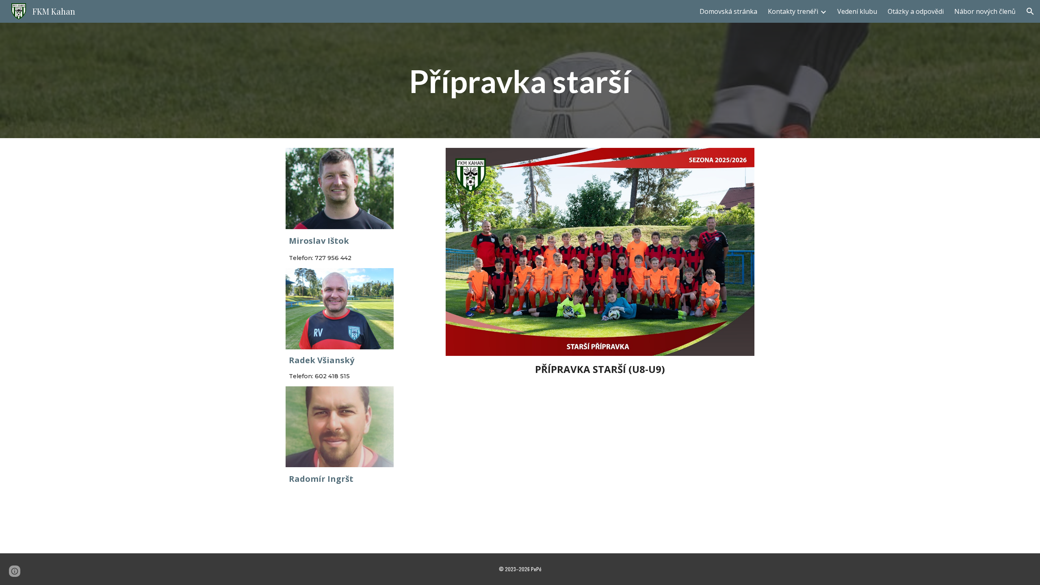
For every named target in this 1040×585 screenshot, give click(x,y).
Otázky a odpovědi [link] (916, 11)
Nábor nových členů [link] (985, 11)
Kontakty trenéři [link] (793, 11)
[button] (1030, 11)
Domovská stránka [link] (728, 11)
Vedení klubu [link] (857, 11)
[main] (520, 80)
